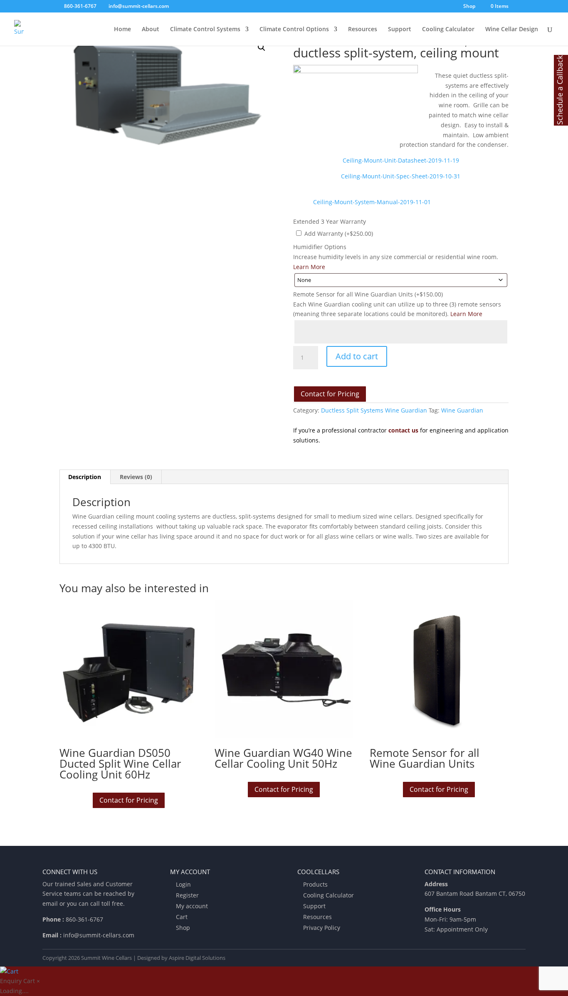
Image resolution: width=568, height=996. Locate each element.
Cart (182, 917)
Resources (362, 29)
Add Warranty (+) (338, 233)
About (150, 29)
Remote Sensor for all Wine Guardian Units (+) (368, 294)
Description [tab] (84, 477)
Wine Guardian (462, 410)
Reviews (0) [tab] (136, 477)
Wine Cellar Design (511, 29)
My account (192, 906)
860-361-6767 (84, 919)
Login (183, 884)
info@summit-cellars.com (98, 935)
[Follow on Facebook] (519, 956)
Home (122, 29)
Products (315, 884)
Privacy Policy (321, 928)
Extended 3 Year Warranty (329, 221)
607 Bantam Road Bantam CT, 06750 (475, 893)
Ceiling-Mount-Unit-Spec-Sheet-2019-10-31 (400, 176)
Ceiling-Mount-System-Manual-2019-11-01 (372, 202)
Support (399, 29)
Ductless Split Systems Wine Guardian (374, 410)
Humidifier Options (319, 247)
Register (187, 895)
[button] (261, 47)
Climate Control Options (294, 29)
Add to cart (357, 356)
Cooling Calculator (448, 29)
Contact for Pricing (330, 393)
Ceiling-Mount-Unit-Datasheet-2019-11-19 (401, 160)
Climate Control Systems (205, 29)
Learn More (309, 267)
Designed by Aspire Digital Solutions (181, 957)
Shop (469, 7)
